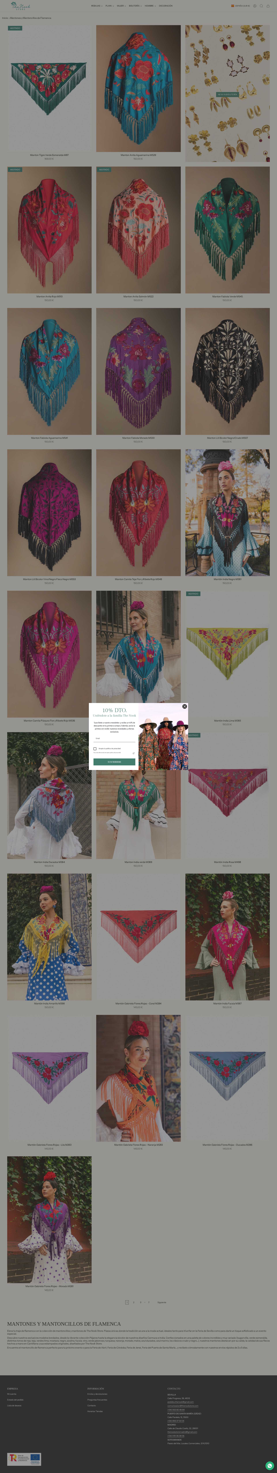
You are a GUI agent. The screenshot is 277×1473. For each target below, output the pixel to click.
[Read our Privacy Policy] (133, 753)
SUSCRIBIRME (114, 761)
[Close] (184, 706)
